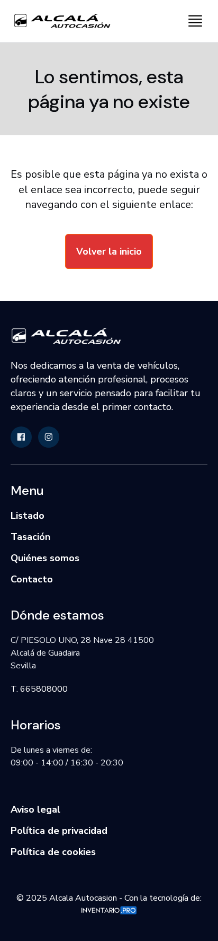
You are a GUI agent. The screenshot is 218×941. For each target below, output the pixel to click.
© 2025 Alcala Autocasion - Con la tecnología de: (109, 898)
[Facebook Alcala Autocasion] (21, 437)
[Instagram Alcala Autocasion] (48, 437)
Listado (27, 515)
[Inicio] (58, 21)
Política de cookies (53, 852)
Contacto (32, 579)
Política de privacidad (59, 830)
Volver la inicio (109, 251)
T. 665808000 (39, 689)
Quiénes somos (45, 558)
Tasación (30, 536)
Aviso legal (35, 809)
